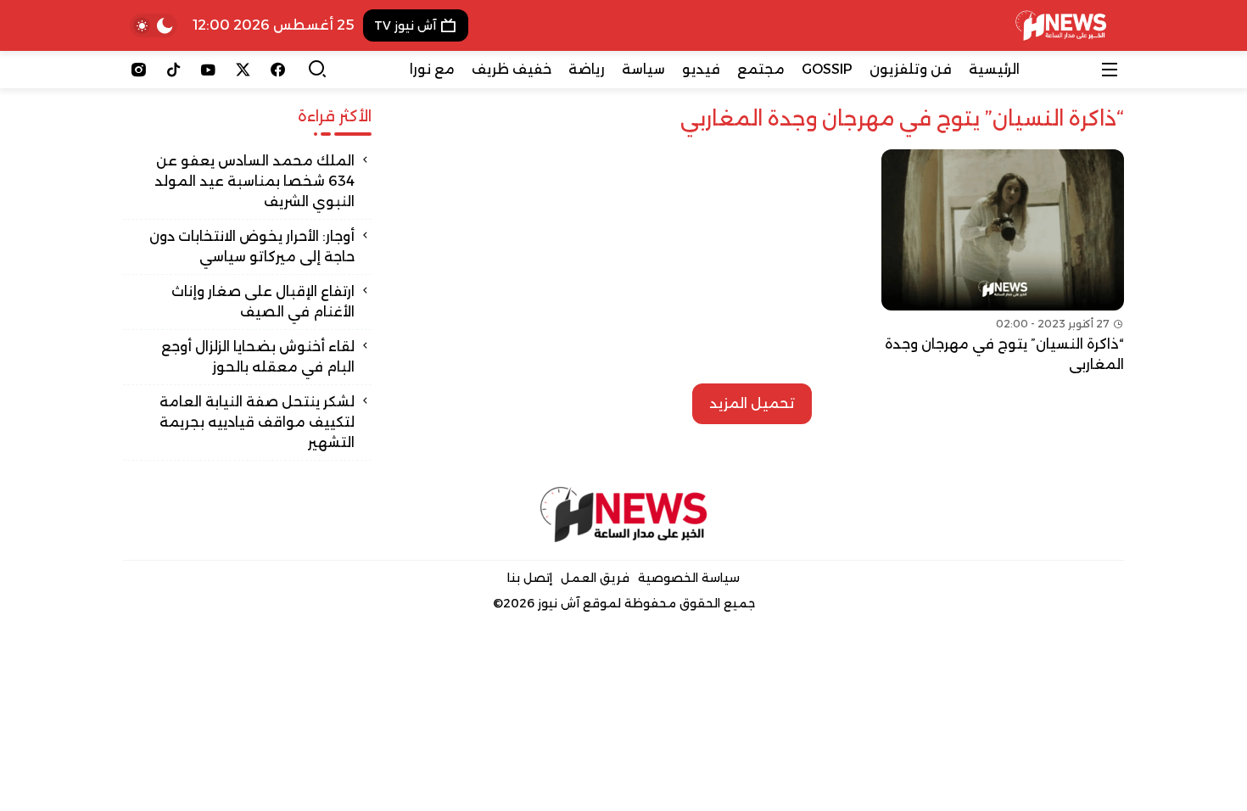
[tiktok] (173, 69)
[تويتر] (243, 69)
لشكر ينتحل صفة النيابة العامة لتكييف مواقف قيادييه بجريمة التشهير (257, 422)
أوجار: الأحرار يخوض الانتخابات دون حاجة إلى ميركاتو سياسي (252, 246)
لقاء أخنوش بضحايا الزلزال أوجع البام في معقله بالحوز (258, 356)
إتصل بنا (529, 577)
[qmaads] (624, 514)
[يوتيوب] (208, 69)
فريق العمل (595, 577)
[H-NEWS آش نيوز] (1061, 25)
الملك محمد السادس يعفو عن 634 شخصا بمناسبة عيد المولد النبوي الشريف (254, 181)
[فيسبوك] (278, 69)
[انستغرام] (138, 69)
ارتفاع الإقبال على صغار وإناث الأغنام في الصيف (263, 301)
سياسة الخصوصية (689, 577)
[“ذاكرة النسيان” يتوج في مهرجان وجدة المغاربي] (1002, 262)
